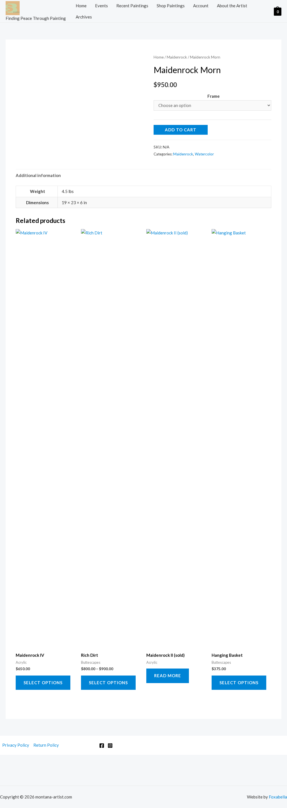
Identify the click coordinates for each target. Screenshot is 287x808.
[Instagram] (110, 745)
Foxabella (278, 796)
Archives (84, 16)
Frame (213, 96)
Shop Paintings (171, 5)
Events (101, 5)
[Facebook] (101, 745)
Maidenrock (177, 57)
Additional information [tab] (38, 175)
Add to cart (180, 129)
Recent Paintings (132, 5)
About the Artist (232, 5)
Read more (167, 675)
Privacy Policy (15, 745)
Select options (43, 682)
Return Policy (46, 745)
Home (81, 5)
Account (201, 5)
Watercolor (204, 154)
